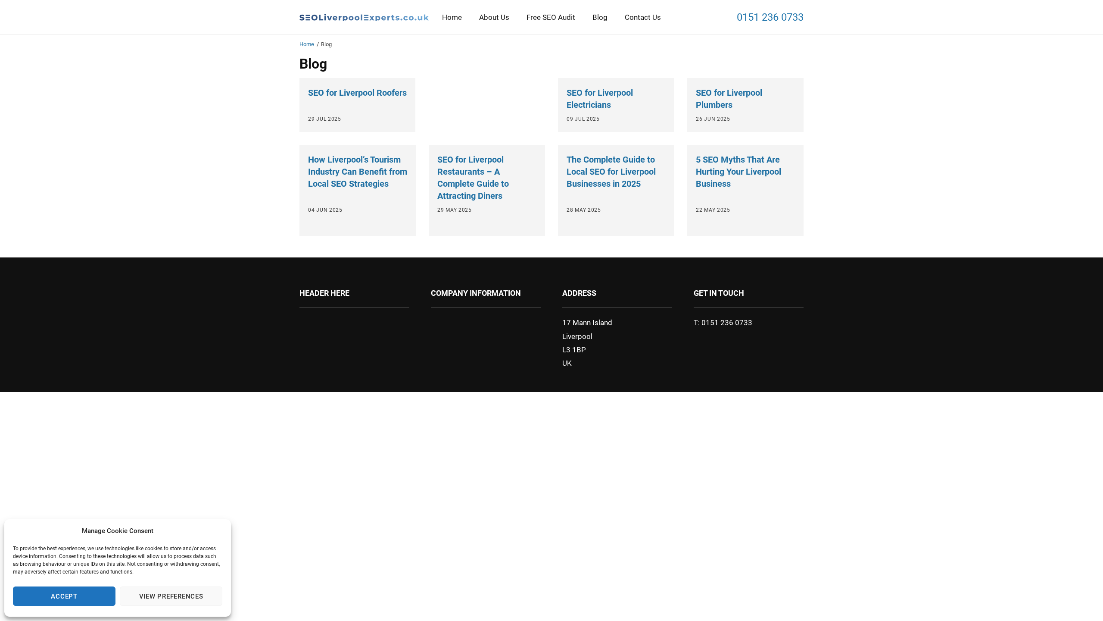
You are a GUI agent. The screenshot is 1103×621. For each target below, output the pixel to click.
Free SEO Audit (551, 17)
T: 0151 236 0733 (723, 322)
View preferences (171, 596)
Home (452, 17)
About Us (494, 17)
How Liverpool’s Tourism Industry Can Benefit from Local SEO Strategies (357, 171)
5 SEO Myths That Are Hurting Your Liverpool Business (738, 171)
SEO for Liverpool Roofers (357, 93)
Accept (64, 596)
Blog (600, 17)
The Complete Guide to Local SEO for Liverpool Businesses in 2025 (611, 171)
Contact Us (643, 17)
